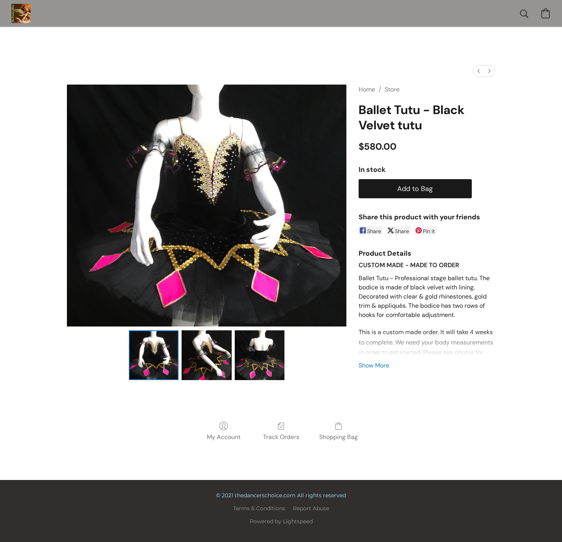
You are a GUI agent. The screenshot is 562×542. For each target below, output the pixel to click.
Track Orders (281, 437)
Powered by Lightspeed (281, 521)
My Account (223, 437)
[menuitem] (478, 71)
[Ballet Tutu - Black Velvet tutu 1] (206, 355)
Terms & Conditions (259, 508)
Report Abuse (311, 508)
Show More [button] (374, 365)
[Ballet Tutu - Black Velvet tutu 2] (259, 355)
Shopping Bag (338, 437)
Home (367, 89)
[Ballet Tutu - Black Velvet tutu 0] (154, 355)
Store (392, 89)
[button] (21, 13)
